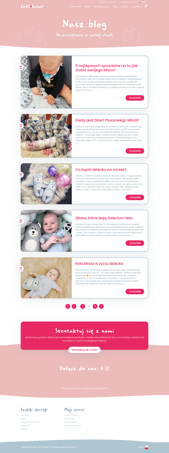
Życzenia (25, 415)
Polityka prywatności (30, 422)
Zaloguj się (69, 418)
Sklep (23, 418)
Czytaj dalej (134, 98)
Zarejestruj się (70, 415)
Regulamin (25, 425)
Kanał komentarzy (72, 425)
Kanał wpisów (70, 422)
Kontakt (24, 429)
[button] (142, 2)
